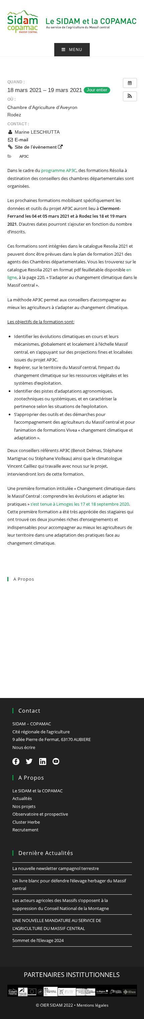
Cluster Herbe (21, 650)
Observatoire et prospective (35, 635)
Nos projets (18, 621)
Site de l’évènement (35, 147)
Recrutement (20, 664)
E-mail (20, 139)
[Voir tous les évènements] (130, 83)
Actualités (17, 606)
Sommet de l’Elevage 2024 (38, 940)
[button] (130, 96)
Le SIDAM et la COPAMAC (32, 592)
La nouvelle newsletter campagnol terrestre (55, 868)
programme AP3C (58, 170)
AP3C (24, 156)
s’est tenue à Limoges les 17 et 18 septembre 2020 (79, 504)
